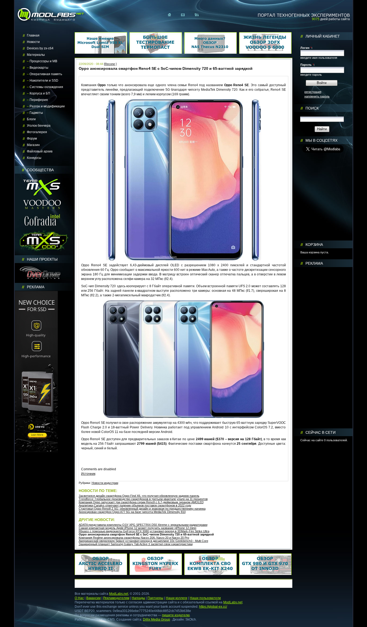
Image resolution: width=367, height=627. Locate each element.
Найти (322, 129)
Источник (88, 474)
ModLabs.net (118, 594)
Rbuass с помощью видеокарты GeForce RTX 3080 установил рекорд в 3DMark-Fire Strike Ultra (144, 531)
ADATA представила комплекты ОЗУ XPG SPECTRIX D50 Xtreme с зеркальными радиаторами (143, 524)
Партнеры (155, 598)
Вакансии (93, 598)
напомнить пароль (317, 96)
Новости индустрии (105, 482)
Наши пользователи (205, 598)
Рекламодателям (116, 598)
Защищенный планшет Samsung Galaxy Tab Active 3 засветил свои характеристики (136, 544)
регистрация (312, 91)
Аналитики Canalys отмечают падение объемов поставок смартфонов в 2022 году (135, 505)
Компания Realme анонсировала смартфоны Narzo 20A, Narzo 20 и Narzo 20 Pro (134, 537)
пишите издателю (176, 615)
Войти (321, 83)
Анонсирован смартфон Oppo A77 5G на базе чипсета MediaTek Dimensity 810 (132, 511)
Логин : (306, 47)
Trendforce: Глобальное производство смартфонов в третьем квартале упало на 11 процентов (143, 499)
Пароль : (307, 64)
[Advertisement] (323, 347)
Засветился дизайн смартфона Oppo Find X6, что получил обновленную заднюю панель (139, 495)
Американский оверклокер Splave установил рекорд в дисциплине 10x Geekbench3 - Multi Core (143, 540)
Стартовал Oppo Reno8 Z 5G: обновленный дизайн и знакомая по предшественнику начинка (142, 508)
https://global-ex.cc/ (213, 606)
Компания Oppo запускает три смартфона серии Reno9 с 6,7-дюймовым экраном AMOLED (141, 502)
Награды (138, 598)
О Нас (79, 598)
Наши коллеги (176, 598)
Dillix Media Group (156, 619)
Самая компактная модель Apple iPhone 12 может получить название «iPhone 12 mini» (137, 528)
